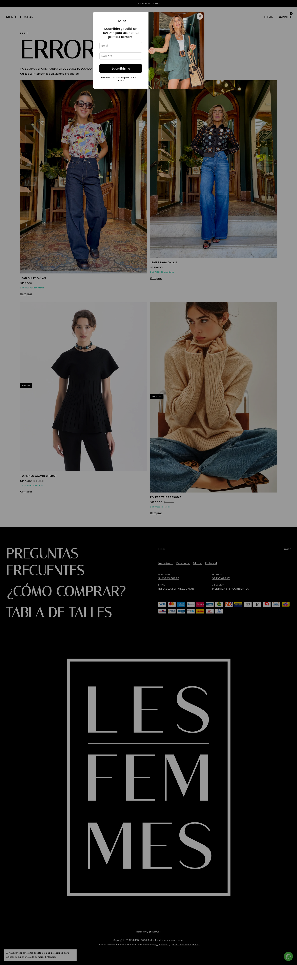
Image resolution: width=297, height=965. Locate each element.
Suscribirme (120, 68)
